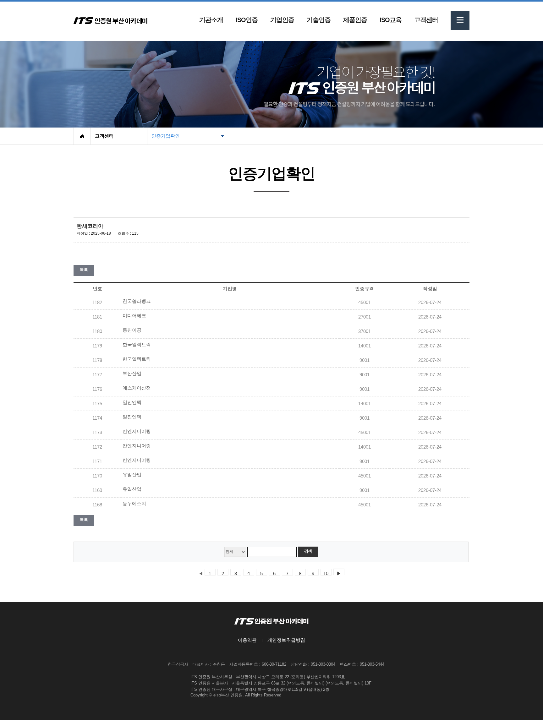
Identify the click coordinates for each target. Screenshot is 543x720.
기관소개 (211, 19)
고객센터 (426, 19)
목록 (84, 269)
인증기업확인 (165, 136)
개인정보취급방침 (286, 640)
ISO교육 (391, 19)
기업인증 (282, 19)
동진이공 (132, 330)
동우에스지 (134, 503)
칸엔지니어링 (137, 431)
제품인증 (355, 19)
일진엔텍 (132, 402)
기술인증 (319, 19)
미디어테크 (134, 315)
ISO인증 (247, 19)
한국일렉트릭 (137, 344)
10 (325, 573)
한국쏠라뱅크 (137, 301)
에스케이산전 (137, 387)
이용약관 (247, 640)
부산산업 (132, 373)
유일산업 (132, 474)
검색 (308, 551)
